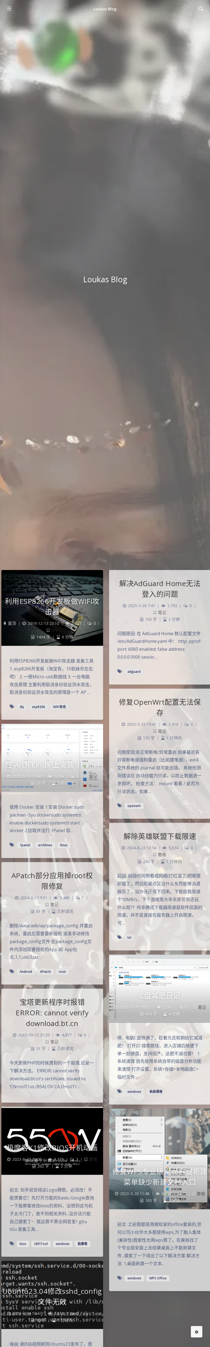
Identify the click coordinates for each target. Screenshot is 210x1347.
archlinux (45, 845)
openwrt (134, 805)
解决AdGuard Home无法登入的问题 (159, 588)
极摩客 (83, 1243)
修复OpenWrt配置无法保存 (160, 707)
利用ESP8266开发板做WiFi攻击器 (52, 606)
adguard (134, 671)
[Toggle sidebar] (9, 8)
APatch (45, 971)
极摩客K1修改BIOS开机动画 (52, 1148)
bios (23, 1243)
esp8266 (38, 706)
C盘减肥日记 (159, 995)
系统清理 (155, 1091)
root (62, 971)
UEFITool (41, 1243)
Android (26, 971)
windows (134, 1091)
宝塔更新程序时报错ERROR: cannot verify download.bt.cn (52, 1012)
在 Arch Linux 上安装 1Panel (52, 765)
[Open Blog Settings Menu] (196, 1331)
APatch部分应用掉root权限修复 (52, 881)
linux (64, 845)
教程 (162, 854)
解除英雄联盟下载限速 (160, 836)
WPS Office (158, 1278)
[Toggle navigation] (201, 8)
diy (22, 706)
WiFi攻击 (59, 706)
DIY (54, 630)
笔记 (162, 612)
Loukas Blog (105, 8)
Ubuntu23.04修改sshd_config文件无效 (52, 1296)
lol (129, 937)
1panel (25, 845)
